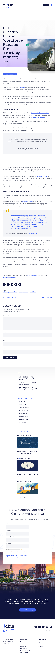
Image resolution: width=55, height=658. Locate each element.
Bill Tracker (41, 646)
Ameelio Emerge (27, 201)
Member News (23, 416)
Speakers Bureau (25, 652)
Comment (6, 316)
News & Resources (25, 650)
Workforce (33, 292)
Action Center (42, 639)
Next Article (45, 297)
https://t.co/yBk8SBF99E (21, 229)
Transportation (23, 292)
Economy (22, 401)
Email (4, 340)
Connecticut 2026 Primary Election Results (27, 383)
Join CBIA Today (27, 610)
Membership (24, 648)
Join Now (46, 5)
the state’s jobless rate (37, 117)
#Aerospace (16, 216)
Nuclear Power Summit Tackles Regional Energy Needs (26, 377)
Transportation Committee (40, 113)
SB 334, (22, 87)
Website (5, 349)
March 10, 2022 (33, 233)
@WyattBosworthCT (9, 277)
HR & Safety (22, 404)
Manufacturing (23, 410)
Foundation (23, 644)
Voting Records (42, 644)
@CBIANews (19, 226)
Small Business (24, 419)
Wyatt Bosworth (32, 275)
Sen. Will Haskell (42, 176)
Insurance (23, 646)
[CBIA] (9, 6)
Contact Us (23, 639)
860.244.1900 (6, 644)
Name (5, 332)
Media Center (23, 413)
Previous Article (11, 297)
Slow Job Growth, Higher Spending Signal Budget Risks (28, 388)
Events (22, 642)
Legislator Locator (43, 642)
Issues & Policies (24, 407)
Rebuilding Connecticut (10, 292)
